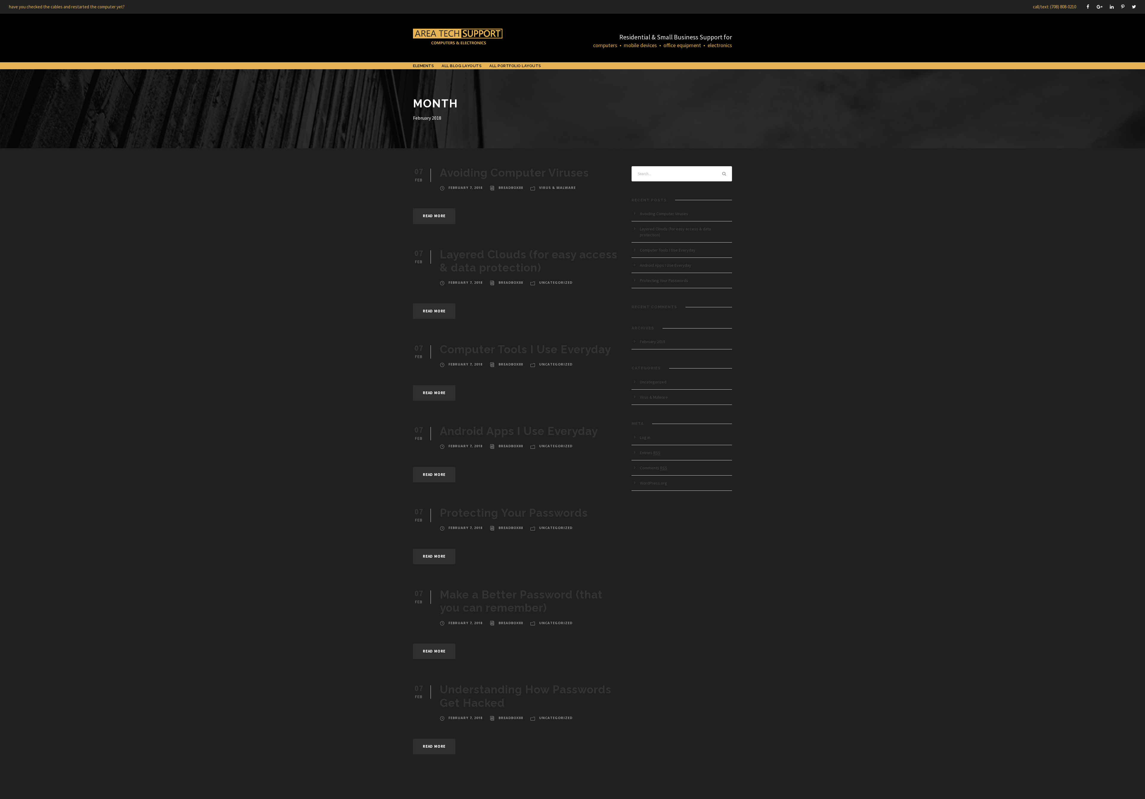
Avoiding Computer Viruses (514, 172)
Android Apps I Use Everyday (519, 431)
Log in (645, 437)
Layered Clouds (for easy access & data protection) (528, 261)
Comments (653, 468)
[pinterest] (1122, 7)
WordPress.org (653, 483)
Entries (650, 452)
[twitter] (1134, 7)
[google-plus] (1099, 7)
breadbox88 (511, 187)
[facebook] (1088, 7)
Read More (434, 215)
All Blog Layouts (462, 66)
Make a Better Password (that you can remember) (521, 601)
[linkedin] (1112, 7)
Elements (423, 66)
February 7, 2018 (465, 187)
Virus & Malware (557, 187)
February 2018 (652, 341)
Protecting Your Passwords (514, 512)
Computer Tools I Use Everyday (525, 349)
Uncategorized (555, 282)
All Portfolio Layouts (515, 66)
